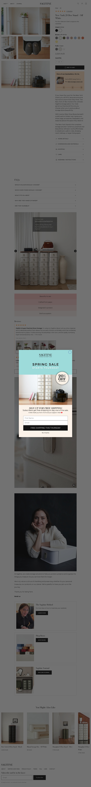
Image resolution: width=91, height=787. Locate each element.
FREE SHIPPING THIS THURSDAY (45, 428)
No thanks (45, 433)
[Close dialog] (69, 352)
